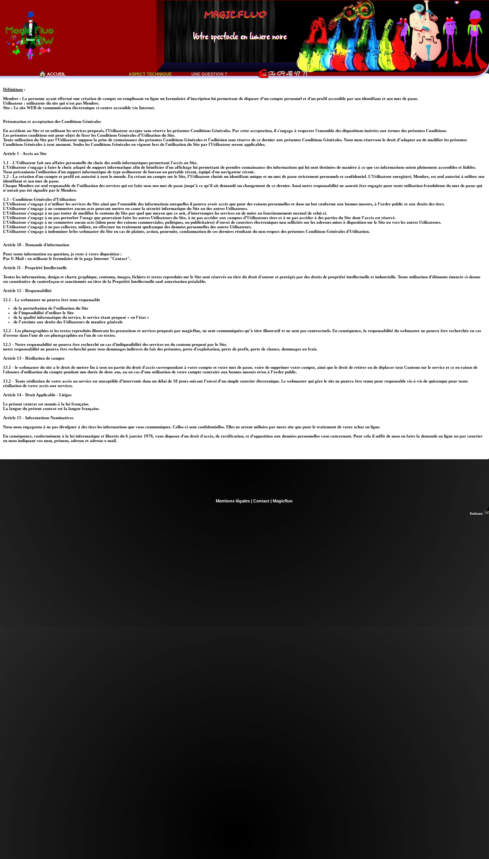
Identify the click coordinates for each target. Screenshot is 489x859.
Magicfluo (283, 501)
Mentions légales (233, 501)
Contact (261, 501)
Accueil (56, 74)
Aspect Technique (150, 74)
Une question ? (209, 74)
